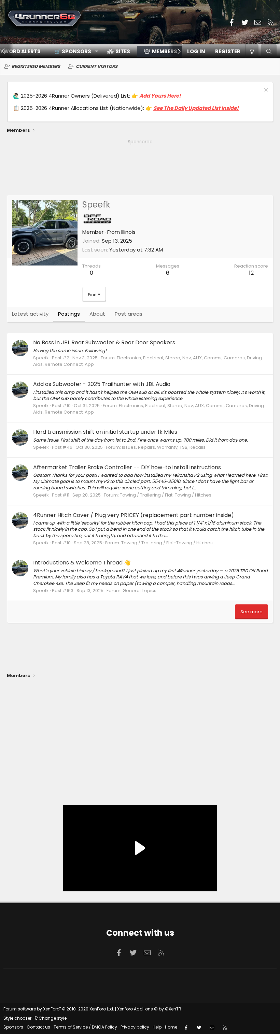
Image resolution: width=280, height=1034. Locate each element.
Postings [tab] (69, 313)
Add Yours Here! (160, 95)
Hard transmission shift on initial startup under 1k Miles (105, 432)
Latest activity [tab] (30, 313)
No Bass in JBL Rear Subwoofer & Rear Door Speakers (104, 342)
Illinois (128, 231)
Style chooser (17, 1018)
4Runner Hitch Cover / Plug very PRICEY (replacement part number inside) (133, 515)
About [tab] (97, 313)
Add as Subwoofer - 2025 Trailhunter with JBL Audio (101, 384)
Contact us (38, 1027)
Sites (122, 51)
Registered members (36, 66)
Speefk (41, 358)
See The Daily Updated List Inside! (196, 108)
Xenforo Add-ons (149, 1009)
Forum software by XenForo (58, 1009)
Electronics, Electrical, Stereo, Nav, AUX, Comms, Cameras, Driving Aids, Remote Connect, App (147, 361)
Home (171, 1027)
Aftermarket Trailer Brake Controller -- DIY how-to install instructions (127, 467)
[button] (73, 51)
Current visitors (96, 66)
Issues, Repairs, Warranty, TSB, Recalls (164, 447)
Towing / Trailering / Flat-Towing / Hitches (165, 495)
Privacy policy (135, 1027)
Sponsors (13, 1027)
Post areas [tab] (128, 313)
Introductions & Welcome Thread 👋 (82, 562)
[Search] (269, 51)
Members (164, 51)
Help (157, 1027)
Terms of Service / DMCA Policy (85, 1027)
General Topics (139, 590)
